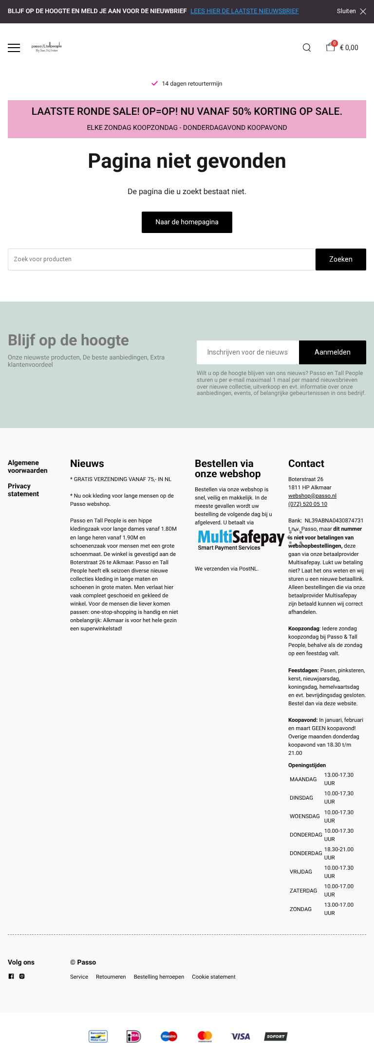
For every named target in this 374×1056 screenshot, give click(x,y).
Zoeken (341, 259)
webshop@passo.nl (312, 495)
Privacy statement (23, 490)
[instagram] (22, 978)
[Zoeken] (307, 48)
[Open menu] (14, 48)
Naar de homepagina (187, 222)
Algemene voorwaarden (28, 467)
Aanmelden (333, 352)
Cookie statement (213, 976)
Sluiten (346, 11)
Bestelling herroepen (159, 976)
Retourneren (111, 976)
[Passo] (47, 48)
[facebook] (11, 978)
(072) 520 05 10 (307, 504)
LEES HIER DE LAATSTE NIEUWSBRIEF (244, 11)
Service (79, 976)
